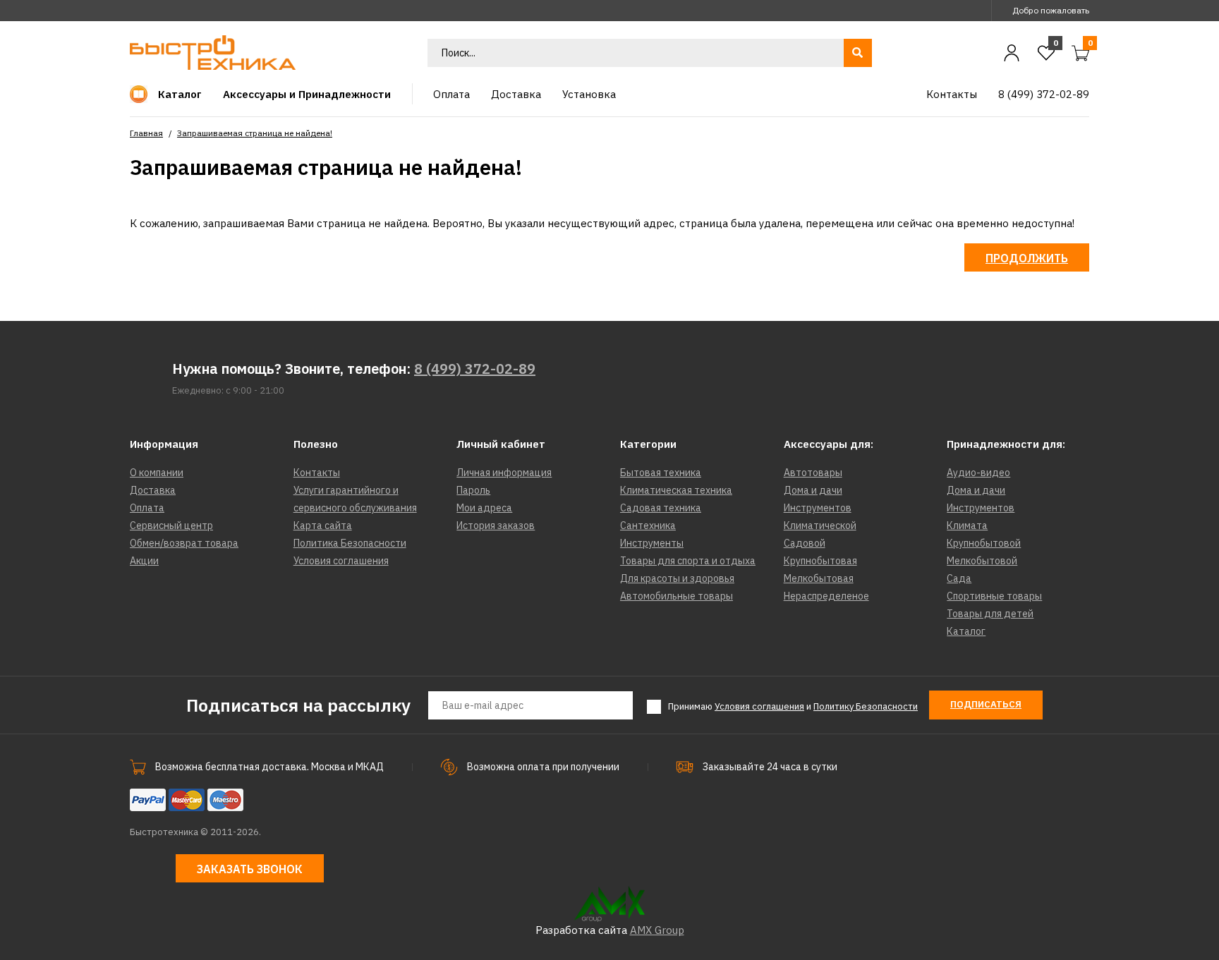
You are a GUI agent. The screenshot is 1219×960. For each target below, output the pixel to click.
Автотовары (813, 472)
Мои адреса (484, 508)
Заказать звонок (250, 869)
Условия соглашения (341, 560)
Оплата (147, 508)
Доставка (153, 490)
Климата (967, 525)
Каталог (966, 631)
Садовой (804, 543)
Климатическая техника (676, 490)
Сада (959, 578)
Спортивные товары (994, 596)
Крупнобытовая (820, 560)
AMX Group (657, 930)
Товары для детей (990, 613)
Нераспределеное (826, 596)
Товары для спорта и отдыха (688, 560)
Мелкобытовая (819, 578)
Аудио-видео (978, 472)
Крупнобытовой (984, 543)
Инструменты (652, 543)
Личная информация (504, 472)
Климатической (820, 525)
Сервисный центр (171, 525)
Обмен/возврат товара (184, 543)
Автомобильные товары (676, 596)
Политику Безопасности (865, 706)
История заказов (495, 525)
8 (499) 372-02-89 (474, 368)
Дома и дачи (813, 490)
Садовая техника (660, 508)
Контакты (316, 472)
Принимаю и (793, 706)
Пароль (473, 490)
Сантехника (648, 525)
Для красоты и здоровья (677, 578)
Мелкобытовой (982, 560)
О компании (156, 472)
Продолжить (1026, 258)
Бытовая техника (660, 472)
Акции (144, 560)
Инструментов (817, 508)
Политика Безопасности (349, 543)
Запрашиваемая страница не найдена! (254, 133)
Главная (146, 133)
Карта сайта (322, 525)
